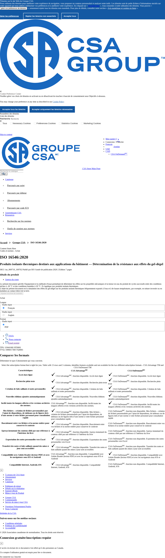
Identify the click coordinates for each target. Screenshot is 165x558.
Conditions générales (13, 523)
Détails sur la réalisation (14, 488)
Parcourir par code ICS (18, 208)
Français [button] (109, 144)
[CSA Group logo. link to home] (82, 89)
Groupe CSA (19, 242)
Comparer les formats (14, 355)
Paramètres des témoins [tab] (9, 114)
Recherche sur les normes (19, 221)
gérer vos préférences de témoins (13, 8)
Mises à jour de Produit (14, 493)
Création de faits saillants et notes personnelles (25, 389)
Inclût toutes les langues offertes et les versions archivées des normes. (25, 404)
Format (3, 319)
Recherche (5, 118)
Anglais (116, 147)
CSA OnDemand (119, 154)
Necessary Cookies (22, 123)
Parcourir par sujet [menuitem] (15, 185)
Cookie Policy (58, 102)
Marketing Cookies (92, 123)
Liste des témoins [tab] (7, 116)
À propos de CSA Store (14, 475)
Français (11, 308)
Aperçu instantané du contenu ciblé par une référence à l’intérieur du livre (25, 432)
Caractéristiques (25, 370)
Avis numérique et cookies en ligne (122, 8)
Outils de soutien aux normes (21, 228)
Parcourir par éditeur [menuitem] (17, 193)
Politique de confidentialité (16, 526)
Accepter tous (93, 6)
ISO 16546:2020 (38, 242)
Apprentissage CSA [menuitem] (13, 213)
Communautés (11, 500)
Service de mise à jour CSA (16, 502)
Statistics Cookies (69, 123)
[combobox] (11, 171)
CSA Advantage (79, 370)
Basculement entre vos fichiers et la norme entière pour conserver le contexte (25, 424)
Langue (3, 302)
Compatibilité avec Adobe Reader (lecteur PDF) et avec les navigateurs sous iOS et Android (25, 456)
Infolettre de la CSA (8, 513)
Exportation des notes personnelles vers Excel (25, 439)
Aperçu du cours (12, 279)
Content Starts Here (8, 248)
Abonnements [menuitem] (13, 200)
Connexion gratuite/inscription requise (25, 537)
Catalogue (9, 482)
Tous (5, 123)
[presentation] (1, 91)
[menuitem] (85, 208)
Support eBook (11, 491)
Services (8, 479)
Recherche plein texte (25, 381)
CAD (108, 151)
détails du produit (9, 274)
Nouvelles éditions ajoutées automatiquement (25, 397)
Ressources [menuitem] (9, 215)
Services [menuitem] (8, 233)
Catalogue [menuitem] (9, 179)
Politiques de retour (13, 486)
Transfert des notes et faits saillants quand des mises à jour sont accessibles (25, 447)
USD (108, 149)
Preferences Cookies (46, 123)
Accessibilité (10, 528)
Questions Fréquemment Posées (18, 506)
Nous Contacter (11, 509)
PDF (7, 327)
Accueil (3, 242)
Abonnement (10, 477)
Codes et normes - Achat (10, 251)
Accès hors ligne (25, 375)
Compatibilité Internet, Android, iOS (25, 465)
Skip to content (6, 134)
